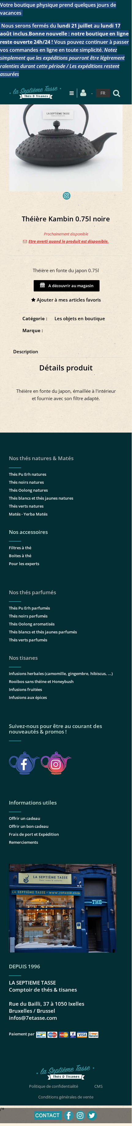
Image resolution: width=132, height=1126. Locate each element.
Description (25, 351)
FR (102, 93)
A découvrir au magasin (70, 285)
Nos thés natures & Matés (41, 458)
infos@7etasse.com (33, 1017)
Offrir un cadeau (24, 818)
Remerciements (23, 842)
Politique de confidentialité (53, 1086)
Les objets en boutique (80, 318)
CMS (98, 1086)
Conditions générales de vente (65, 1097)
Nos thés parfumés (32, 592)
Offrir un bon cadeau (28, 826)
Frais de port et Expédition (34, 834)
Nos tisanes (23, 657)
